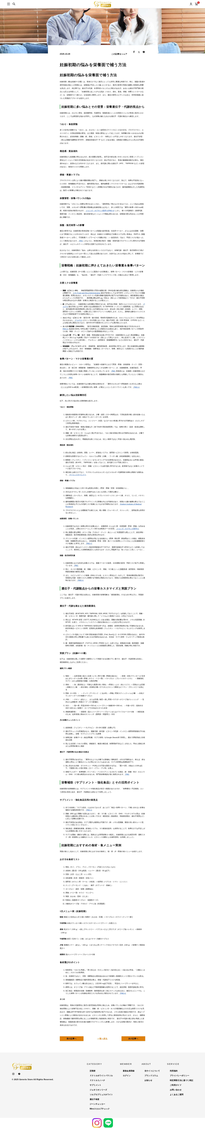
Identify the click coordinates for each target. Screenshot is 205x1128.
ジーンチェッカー (97, 1104)
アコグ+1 (78, 320)
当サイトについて (152, 1071)
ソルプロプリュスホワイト (101, 1095)
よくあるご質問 (176, 1095)
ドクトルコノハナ (97, 1080)
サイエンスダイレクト (77, 475)
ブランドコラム (151, 1076)
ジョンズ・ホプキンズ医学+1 (128, 529)
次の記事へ (133, 1039)
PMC (81, 241)
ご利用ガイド (176, 1085)
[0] (196, 4)
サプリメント (95, 1085)
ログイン (127, 1076)
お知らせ (148, 1080)
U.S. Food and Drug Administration (86, 293)
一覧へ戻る (102, 1039)
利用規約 (174, 1071)
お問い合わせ (176, 1090)
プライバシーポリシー (179, 1076)
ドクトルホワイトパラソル (101, 1076)
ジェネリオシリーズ (98, 1090)
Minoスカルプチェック (100, 1109)
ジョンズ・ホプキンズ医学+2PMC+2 (100, 211)
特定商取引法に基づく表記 (181, 1080)
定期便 (93, 1071)
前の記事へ (72, 1039)
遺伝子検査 (94, 1099)
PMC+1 (65, 329)
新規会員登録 (129, 1071)
